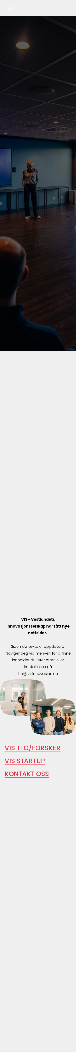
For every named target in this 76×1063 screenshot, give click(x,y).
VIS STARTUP (25, 760)
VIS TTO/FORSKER (33, 747)
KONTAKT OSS (27, 773)
